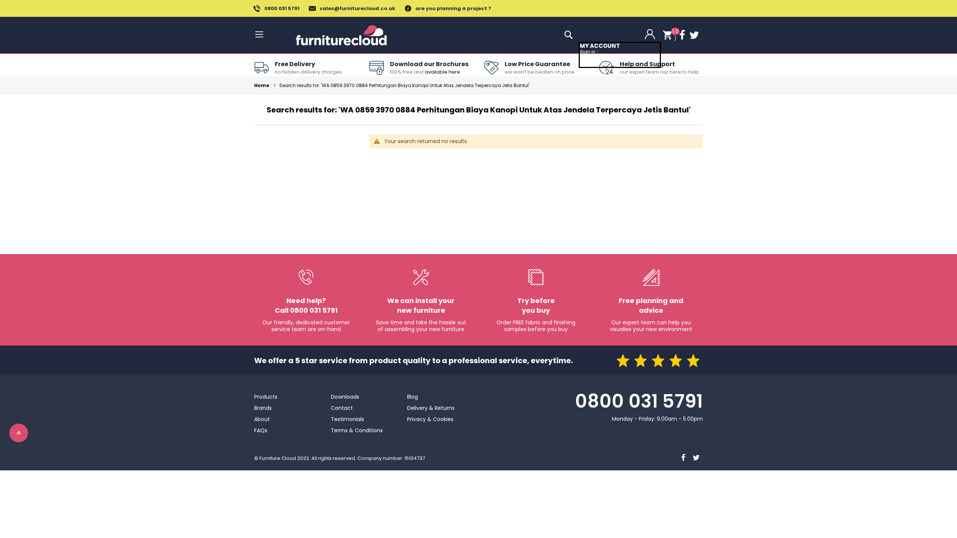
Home (262, 85)
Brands (263, 408)
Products (265, 397)
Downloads (345, 397)
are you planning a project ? (453, 8)
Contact (342, 408)
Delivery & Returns (431, 408)
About (262, 419)
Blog (412, 397)
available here (442, 71)
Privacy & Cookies (430, 419)
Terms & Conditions (357, 430)
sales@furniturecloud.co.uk (357, 8)
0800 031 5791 (281, 8)
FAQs (260, 430)
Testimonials (347, 419)
